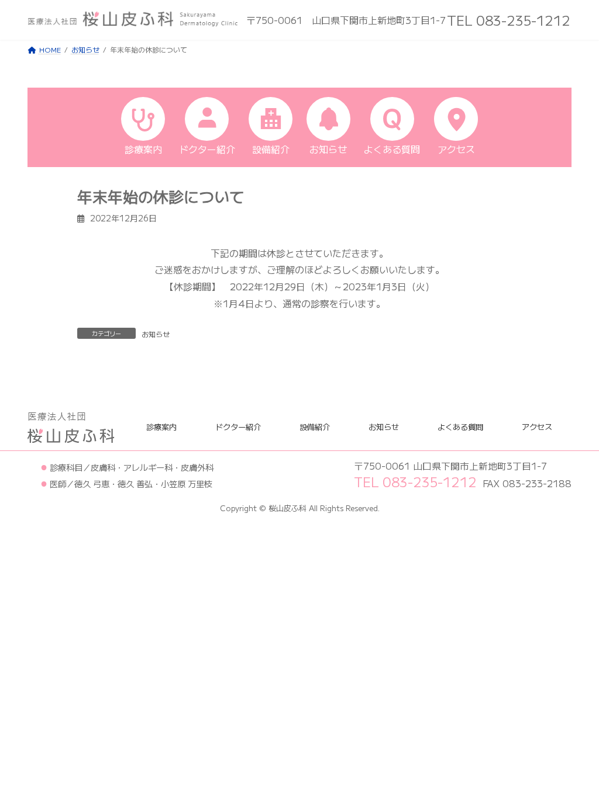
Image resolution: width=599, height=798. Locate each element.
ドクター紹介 (238, 426)
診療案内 (161, 426)
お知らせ (156, 334)
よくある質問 (460, 426)
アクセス (537, 426)
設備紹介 (315, 426)
